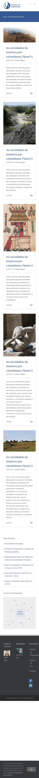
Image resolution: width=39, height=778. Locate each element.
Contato (32, 671)
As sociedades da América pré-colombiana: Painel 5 (19, 154)
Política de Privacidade (32, 652)
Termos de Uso (32, 663)
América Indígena (20, 60)
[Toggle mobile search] (30, 4)
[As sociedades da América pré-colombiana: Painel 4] (19, 227)
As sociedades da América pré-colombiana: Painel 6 (19, 52)
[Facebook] (30, 681)
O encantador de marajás (14, 544)
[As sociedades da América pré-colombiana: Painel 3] (19, 335)
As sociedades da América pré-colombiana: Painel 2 (19, 461)
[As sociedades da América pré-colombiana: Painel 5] (19, 123)
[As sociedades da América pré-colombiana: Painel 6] (19, 34)
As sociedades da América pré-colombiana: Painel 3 (19, 366)
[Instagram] (30, 685)
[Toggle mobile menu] (34, 4)
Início (5, 17)
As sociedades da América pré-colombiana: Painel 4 (19, 261)
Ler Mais (8, 93)
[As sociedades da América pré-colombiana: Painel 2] (19, 441)
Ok (31, 769)
